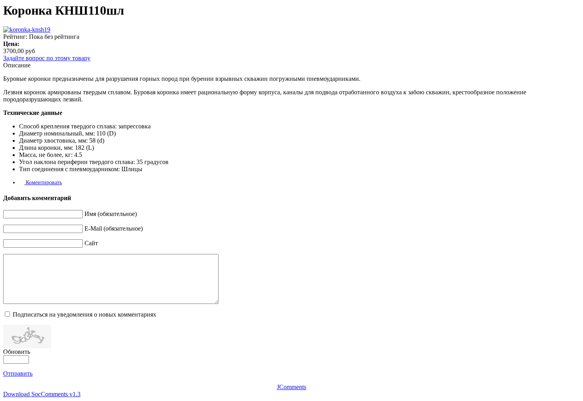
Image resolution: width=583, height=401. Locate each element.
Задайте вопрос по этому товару (46, 58)
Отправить (18, 373)
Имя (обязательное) (110, 213)
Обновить (16, 351)
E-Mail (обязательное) (113, 228)
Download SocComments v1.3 (42, 394)
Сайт (91, 243)
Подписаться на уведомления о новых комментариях (84, 314)
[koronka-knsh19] (26, 29)
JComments (291, 387)
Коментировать (43, 182)
